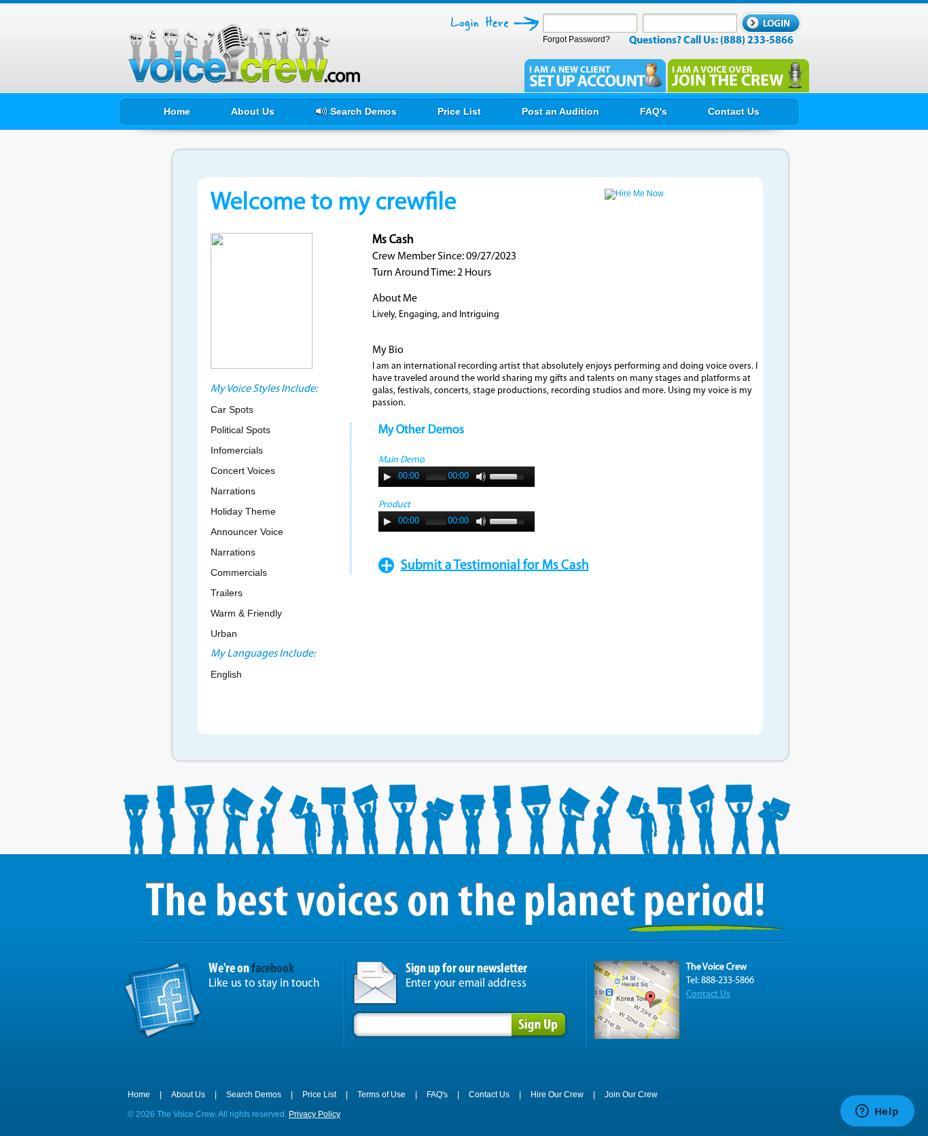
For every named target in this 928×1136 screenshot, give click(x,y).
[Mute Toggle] (481, 476)
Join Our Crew (631, 1094)
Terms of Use (381, 1094)
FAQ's (437, 1094)
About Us (188, 1094)
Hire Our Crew (557, 1094)
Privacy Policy (314, 1114)
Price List (319, 1094)
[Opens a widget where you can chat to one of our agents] (877, 1112)
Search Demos (253, 1094)
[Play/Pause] (387, 476)
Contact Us (708, 994)
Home (139, 1094)
